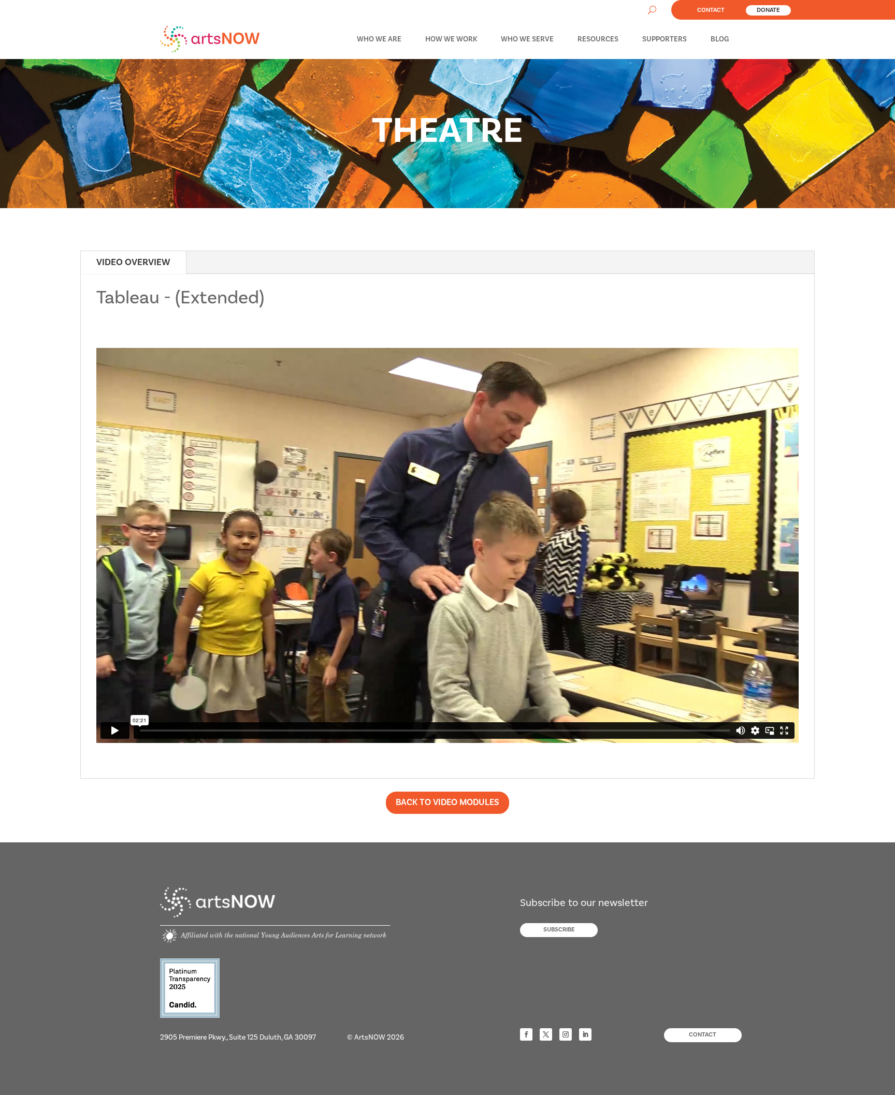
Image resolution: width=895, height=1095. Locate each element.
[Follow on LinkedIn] (585, 1034)
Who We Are (379, 39)
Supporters (664, 39)
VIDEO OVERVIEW (133, 262)
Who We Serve (527, 39)
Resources (598, 39)
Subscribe (559, 929)
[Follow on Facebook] (526, 1034)
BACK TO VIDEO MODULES (447, 802)
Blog (720, 39)
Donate (768, 10)
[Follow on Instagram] (565, 1034)
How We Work (451, 39)
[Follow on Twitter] (546, 1034)
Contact (711, 10)
